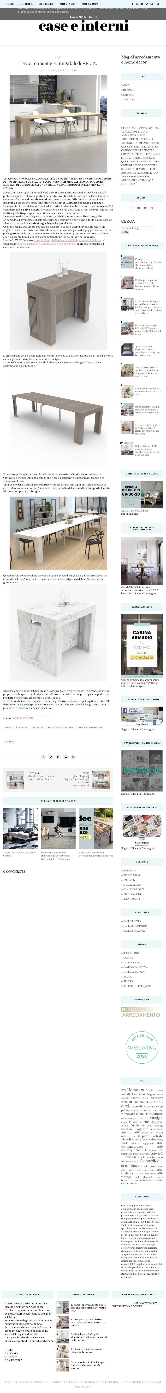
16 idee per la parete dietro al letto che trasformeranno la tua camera (147, 284)
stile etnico (149, 1150)
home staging (155, 1125)
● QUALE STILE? (131, 884)
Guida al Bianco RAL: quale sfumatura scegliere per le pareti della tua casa (147, 450)
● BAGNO (126, 976)
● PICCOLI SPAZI (131, 875)
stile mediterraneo (152, 1157)
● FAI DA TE (128, 880)
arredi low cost (133, 1094)
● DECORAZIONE (131, 894)
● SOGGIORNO (130, 953)
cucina (144, 1122)
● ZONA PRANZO (131, 962)
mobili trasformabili (60, 728)
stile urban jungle (147, 1173)
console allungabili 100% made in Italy (56, 240)
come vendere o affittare (134, 1118)
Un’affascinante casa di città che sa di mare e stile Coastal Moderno (147, 409)
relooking (156, 1139)
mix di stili (130, 1132)
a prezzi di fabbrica (90, 240)
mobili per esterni (152, 1132)
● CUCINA (127, 957)
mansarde (157, 1129)
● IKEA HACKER (130, 898)
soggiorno (148, 1143)
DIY (123, 1090)
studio (160, 1177)
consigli (156, 1117)
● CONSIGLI (128, 870)
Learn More (78, 16)
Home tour (137, 1090)
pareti (136, 1136)
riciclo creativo (130, 1143)
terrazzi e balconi (131, 1180)
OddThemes (110, 1382)
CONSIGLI (25, 4)
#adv (58, 57)
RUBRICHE (46, 4)
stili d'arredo (144, 1177)
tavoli (9, 742)
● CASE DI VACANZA (133, 930)
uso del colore (129, 1183)
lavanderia (126, 1129)
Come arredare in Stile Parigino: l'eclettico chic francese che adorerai (88, 1365)
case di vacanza (143, 1106)
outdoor (125, 1136)
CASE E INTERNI (23, 718)
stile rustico (128, 1170)
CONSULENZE (13, 1360)
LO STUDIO (128, 99)
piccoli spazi (130, 1139)
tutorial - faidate (153, 1180)
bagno (151, 1094)
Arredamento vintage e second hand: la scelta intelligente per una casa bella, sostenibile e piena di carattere (148, 307)
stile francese (141, 1153)
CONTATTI (127, 94)
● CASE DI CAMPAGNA (134, 925)
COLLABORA (90, 4)
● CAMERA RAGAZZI (133, 971)
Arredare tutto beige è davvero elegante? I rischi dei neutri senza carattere (147, 429)
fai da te (137, 1125)
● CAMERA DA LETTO (134, 967)
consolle (22, 728)
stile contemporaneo (142, 1144)
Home (10, 4)
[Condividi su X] (50, 757)
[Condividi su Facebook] (43, 757)
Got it (93, 16)
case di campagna (134, 1102)
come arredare (142, 1110)
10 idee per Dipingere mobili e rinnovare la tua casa (148, 391)
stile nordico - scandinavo (142, 1163)
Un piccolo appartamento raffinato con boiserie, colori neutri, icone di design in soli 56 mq (28, 1314)
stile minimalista (128, 1161)
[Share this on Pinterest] (58, 757)
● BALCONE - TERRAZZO (136, 986)
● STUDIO (127, 981)
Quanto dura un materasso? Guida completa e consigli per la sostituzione (148, 351)
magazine (37, 728)
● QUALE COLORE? (132, 889)
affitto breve (155, 1090)
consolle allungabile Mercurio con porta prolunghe (46, 243)
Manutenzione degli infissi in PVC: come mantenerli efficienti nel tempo (148, 330)
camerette (156, 1097)
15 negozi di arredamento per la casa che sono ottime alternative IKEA (148, 263)
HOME (125, 85)
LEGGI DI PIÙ (129, 184)
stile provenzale (153, 1166)
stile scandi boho (145, 1170)
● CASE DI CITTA (131, 921)
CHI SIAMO (67, 4)
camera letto (139, 1097)
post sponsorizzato (90, 728)
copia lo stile (129, 1122)
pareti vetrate (152, 1136)
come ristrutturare (149, 1114)
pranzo (144, 1139)
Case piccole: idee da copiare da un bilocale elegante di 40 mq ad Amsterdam (147, 372)
